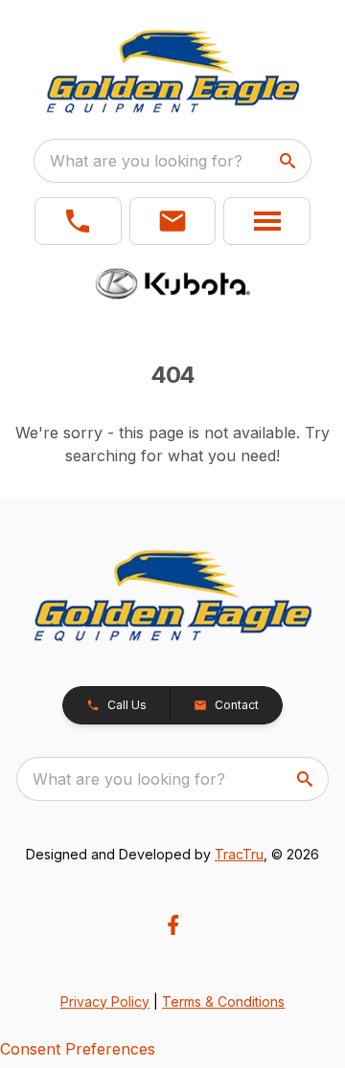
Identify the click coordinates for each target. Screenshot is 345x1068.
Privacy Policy (105, 1001)
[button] (78, 221)
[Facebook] (173, 925)
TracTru (239, 854)
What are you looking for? (146, 160)
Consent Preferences (77, 1048)
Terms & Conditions (223, 1001)
